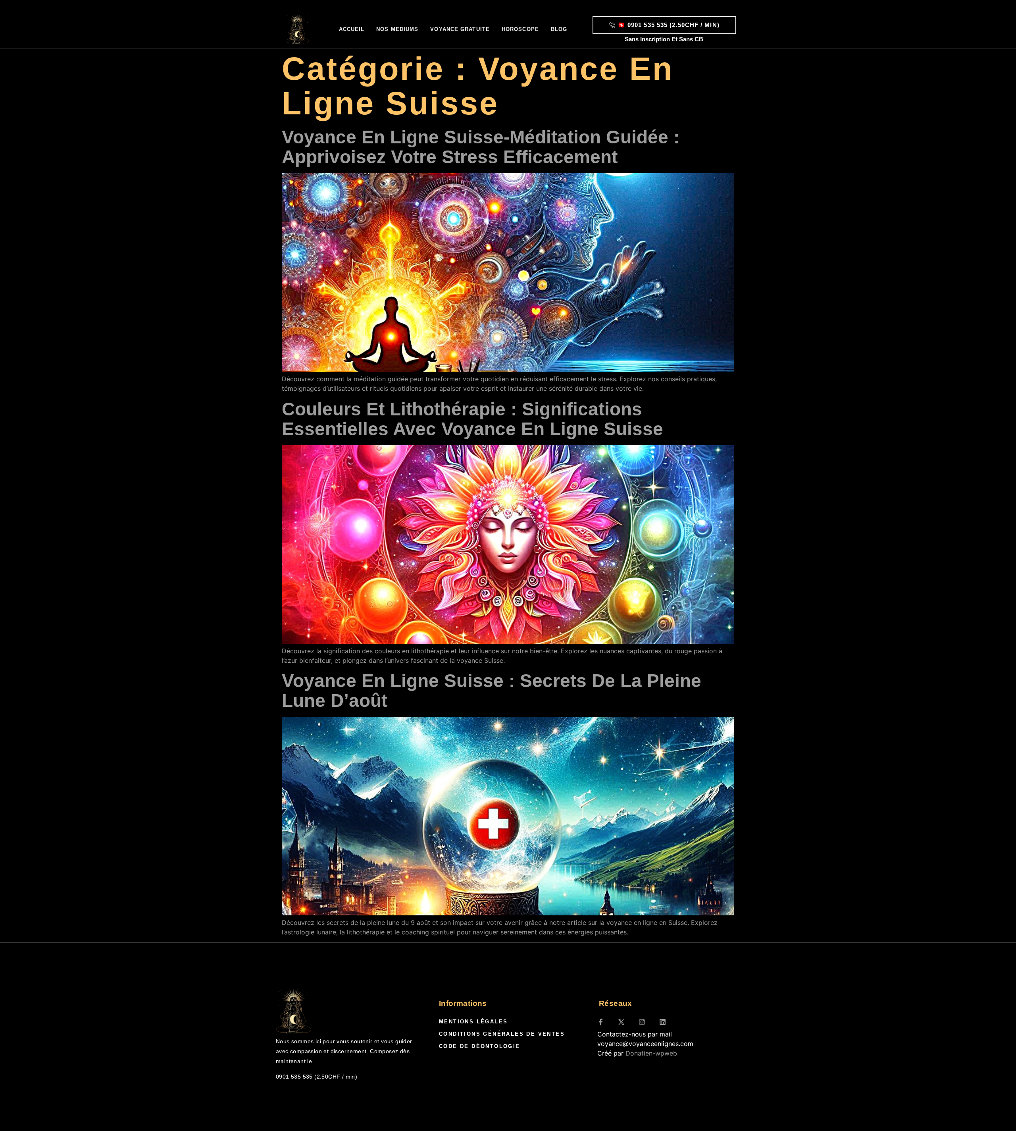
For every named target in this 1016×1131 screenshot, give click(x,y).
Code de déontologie (479, 1046)
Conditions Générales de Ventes (502, 1034)
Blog (559, 29)
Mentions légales (473, 1022)
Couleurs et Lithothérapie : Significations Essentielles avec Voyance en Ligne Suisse (472, 419)
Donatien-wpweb (651, 1053)
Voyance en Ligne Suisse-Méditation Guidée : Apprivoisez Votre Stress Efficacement (480, 147)
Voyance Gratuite (460, 29)
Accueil (352, 29)
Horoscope (520, 29)
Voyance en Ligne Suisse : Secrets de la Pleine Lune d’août (491, 690)
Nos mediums (397, 29)
